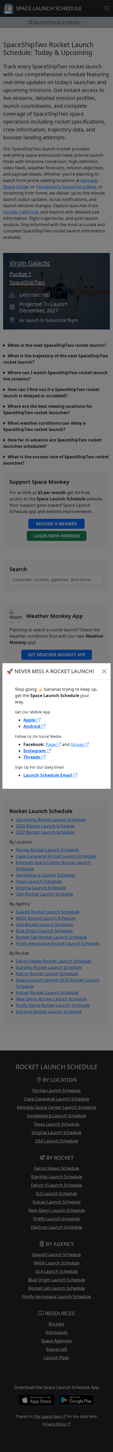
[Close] (104, 671)
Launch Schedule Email (48, 775)
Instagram (35, 751)
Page (51, 744)
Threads (32, 757)
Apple (29, 720)
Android (32, 726)
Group (78, 744)
